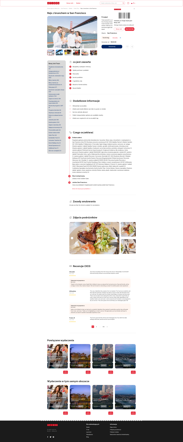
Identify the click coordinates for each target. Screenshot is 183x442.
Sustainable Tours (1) (54, 137)
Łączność (88, 432)
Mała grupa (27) (53, 87)
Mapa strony (113, 427)
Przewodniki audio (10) (55, 130)
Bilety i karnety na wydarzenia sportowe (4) (55, 83)
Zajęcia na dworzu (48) (55, 98)
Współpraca (89, 434)
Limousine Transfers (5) (55, 140)
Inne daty (115, 37)
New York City (130, 29)
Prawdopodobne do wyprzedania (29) (54, 102)
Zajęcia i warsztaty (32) (55, 125)
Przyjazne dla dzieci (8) (55, 110)
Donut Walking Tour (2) (55, 143)
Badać (78, 3)
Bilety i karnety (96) (54, 80)
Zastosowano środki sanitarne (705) (54, 95)
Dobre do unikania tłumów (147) (56, 116)
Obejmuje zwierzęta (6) (55, 112)
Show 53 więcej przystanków (81, 188)
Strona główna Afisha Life (53, 8)
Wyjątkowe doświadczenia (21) (56, 67)
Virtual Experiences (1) (54, 145)
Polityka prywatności (115, 429)
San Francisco (64, 8)
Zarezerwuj (112, 46)
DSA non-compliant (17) (55, 150)
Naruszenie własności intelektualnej (119, 434)
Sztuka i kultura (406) (54, 132)
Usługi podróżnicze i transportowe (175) (54, 72)
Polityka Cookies (114, 432)
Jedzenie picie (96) (54, 119)
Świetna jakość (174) (54, 122)
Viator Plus (76, 8)
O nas (87, 429)
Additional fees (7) (53, 148)
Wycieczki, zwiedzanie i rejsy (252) (56, 76)
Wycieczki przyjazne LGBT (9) (56, 106)
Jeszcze (65, 373)
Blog (87, 437)
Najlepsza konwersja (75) (55, 127)
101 (103, 326)
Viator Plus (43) (53, 135)
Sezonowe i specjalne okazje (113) (56, 90)
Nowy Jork (119, 29)
